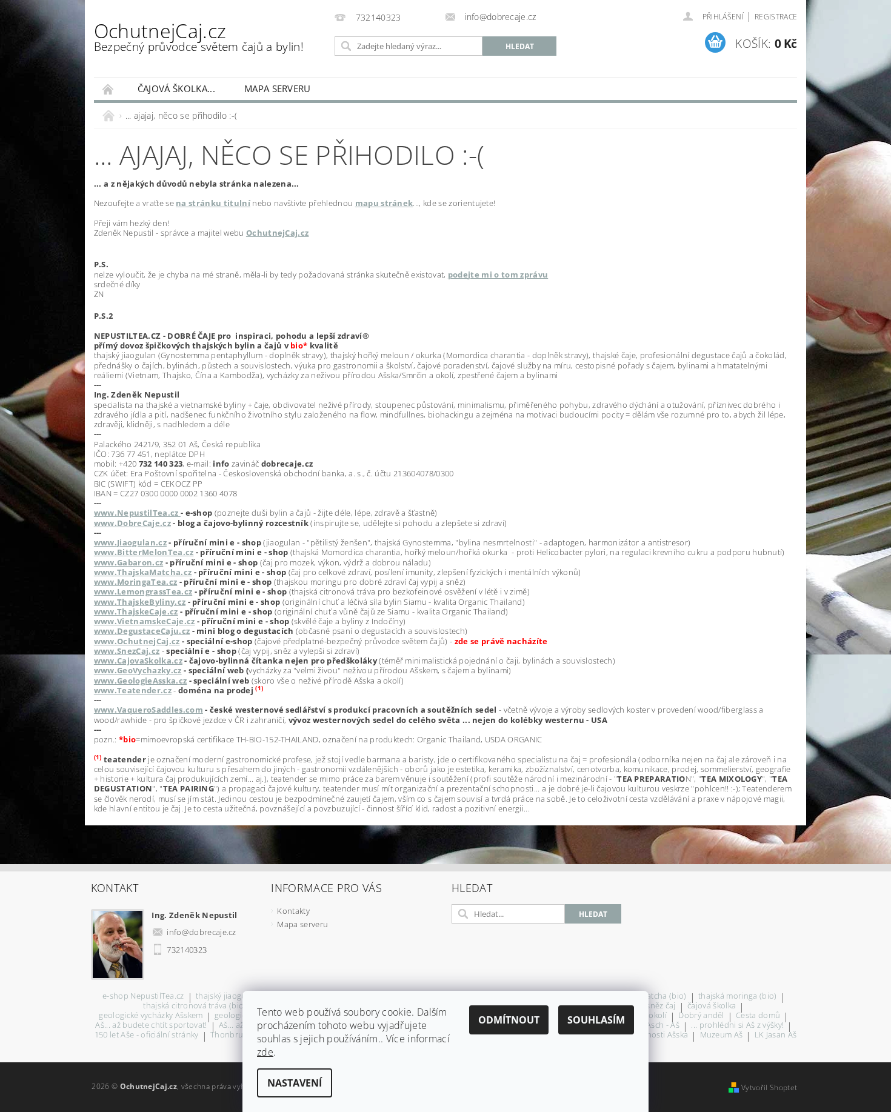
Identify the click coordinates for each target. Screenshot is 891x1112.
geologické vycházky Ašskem (150, 1015)
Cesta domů (758, 1015)
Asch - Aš (662, 1025)
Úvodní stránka (108, 88)
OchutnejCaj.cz (199, 36)
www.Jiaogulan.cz (130, 542)
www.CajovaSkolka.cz (138, 660)
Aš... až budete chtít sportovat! (151, 1025)
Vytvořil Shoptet (769, 1087)
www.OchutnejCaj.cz (137, 641)
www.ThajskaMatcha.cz (143, 572)
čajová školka (711, 1006)
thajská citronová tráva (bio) (194, 1006)
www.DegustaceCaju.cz (142, 630)
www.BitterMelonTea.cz (144, 552)
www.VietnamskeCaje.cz (144, 621)
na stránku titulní (213, 203)
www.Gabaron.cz (128, 562)
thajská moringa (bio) (737, 996)
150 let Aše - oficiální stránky (147, 1035)
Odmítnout (508, 1020)
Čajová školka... (176, 88)
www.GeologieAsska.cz (140, 680)
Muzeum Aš (721, 1035)
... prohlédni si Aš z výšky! (737, 1025)
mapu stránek (384, 203)
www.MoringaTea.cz (135, 581)
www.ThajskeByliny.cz (139, 601)
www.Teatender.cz (133, 690)
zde (265, 1052)
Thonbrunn (231, 1035)
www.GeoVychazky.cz (138, 670)
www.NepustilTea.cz (137, 512)
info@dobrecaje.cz (201, 932)
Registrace (776, 17)
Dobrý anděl (701, 1015)
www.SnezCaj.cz (126, 650)
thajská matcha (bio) (649, 996)
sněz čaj (661, 1006)
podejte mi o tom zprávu (498, 274)
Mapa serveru (277, 88)
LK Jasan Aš (776, 1035)
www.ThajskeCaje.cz (136, 611)
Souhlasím (596, 1020)
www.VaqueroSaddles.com (148, 709)
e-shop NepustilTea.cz (143, 996)
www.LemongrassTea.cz (143, 591)
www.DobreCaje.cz (132, 523)
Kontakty (293, 910)
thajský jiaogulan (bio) (236, 996)
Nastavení (294, 1083)
